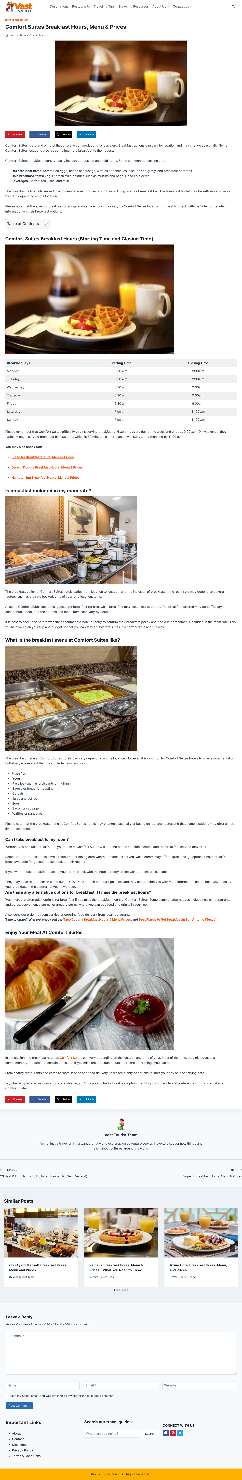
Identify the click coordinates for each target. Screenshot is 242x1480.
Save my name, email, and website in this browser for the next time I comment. (62, 1395)
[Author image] (7, 35)
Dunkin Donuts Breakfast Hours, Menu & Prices (47, 467)
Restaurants (81, 6)
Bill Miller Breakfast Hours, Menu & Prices (43, 457)
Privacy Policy (22, 1450)
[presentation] (41, 1232)
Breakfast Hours (16, 20)
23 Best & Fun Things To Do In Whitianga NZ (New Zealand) (43, 1173)
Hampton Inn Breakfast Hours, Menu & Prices (46, 477)
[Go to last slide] (9, 1248)
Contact (18, 1439)
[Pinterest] (173, 1433)
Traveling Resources (134, 6)
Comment (15, 1336)
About (16, 1433)
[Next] (232, 1248)
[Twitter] (180, 1433)
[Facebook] (166, 1433)
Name (13, 1385)
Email (91, 1385)
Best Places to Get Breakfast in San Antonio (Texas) (178, 919)
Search (150, 1433)
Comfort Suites (71, 1058)
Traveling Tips (104, 6)
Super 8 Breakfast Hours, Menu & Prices (212, 1173)
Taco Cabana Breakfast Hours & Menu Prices (97, 919)
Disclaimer (20, 1445)
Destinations (59, 6)
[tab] (114, 1290)
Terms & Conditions (26, 1456)
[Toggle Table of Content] (44, 224)
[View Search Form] (233, 7)
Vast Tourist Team (34, 35)
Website (170, 1385)
